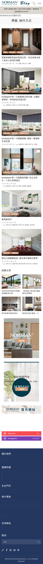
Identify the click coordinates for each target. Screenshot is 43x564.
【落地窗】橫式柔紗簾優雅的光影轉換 (31, 292)
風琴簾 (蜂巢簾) (26, 186)
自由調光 (32, 225)
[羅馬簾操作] (21, 203)
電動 (29, 63)
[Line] (3, 550)
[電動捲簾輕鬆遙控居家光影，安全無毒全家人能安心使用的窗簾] (21, 41)
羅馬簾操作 (7, 219)
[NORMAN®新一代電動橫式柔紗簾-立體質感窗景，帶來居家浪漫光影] (21, 81)
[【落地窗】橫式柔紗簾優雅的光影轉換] (31, 281)
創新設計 (8, 105)
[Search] (33, 3)
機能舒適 (15, 225)
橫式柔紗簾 (22, 105)
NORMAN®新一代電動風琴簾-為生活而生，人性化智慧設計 (19, 179)
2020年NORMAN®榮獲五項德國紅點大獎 (11, 292)
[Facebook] (7, 550)
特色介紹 (21, 225)
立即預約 (21, 389)
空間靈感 (20, 52)
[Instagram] (21, 438)
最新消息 (14, 91)
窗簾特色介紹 (24, 91)
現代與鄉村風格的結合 (10, 313)
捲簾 (20, 63)
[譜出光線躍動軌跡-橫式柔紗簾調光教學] (21, 242)
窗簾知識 (14, 214)
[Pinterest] (21, 433)
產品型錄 (21, 340)
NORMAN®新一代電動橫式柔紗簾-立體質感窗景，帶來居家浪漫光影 (21, 98)
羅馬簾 (27, 225)
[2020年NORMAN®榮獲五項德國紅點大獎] (11, 281)
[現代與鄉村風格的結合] (11, 304)
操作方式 (25, 63)
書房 (5, 52)
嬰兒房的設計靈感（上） (31, 313)
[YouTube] (14, 550)
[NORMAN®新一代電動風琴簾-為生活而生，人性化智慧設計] (21, 161)
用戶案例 (12, 52)
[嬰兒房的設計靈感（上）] (31, 304)
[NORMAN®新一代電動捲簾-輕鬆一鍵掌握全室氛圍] (21, 122)
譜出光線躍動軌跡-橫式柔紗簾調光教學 (20, 258)
